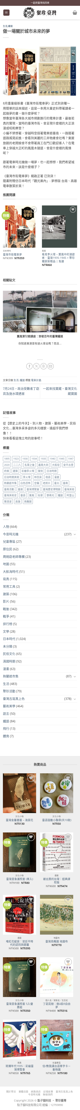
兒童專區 (9, 541)
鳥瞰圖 (28, 501)
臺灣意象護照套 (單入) (19, 879)
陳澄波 (8, 501)
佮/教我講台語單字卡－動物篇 (57, 1067)
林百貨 (38, 477)
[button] (6, 12)
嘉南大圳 (43, 465)
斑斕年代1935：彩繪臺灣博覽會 (20, 1067)
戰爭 (6, 616)
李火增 (26, 477)
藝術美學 (9, 706)
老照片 (46, 483)
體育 (6, 736)
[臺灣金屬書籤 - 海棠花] (19, 793)
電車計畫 (36, 380)
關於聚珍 (11, 1091)
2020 (7, 465)
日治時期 (52, 471)
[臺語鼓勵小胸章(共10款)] (56, 793)
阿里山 (70, 495)
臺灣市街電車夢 (12, 254)
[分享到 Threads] (43, 366)
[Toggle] (74, 534)
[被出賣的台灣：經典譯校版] (56, 852)
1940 (52, 458)
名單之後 (29, 465)
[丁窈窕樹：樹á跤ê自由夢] (56, 977)
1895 (7, 458)
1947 (70, 458)
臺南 (65, 483)
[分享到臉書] (29, 366)
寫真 (6, 579)
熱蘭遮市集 (10, 483)
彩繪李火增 (28, 471)
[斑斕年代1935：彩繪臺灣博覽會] (19, 1039)
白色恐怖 (25, 483)
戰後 (6, 609)
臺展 (20, 489)
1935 (43, 458)
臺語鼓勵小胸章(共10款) (56, 820)
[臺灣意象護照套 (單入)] (19, 852)
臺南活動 (9, 489)
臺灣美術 (69, 489)
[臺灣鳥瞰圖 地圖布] (56, 915)
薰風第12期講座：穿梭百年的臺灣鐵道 (40, 336)
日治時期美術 (11, 477)
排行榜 (7, 624)
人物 (6, 526)
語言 (6, 714)
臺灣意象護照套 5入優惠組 (19, 1005)
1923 (16, 458)
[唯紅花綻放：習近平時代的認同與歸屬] (19, 915)
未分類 (7, 646)
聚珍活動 (9, 691)
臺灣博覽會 (33, 489)
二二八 (17, 465)
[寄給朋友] (50, 366)
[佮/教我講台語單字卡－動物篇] (56, 1039)
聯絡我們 (48, 1094)
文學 (6, 631)
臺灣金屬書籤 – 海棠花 (19, 820)
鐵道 (10, 26)
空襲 (36, 483)
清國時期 (9, 661)
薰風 (31, 495)
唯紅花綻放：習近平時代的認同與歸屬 (19, 943)
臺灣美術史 (10, 495)
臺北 (56, 483)
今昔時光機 (10, 534)
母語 (47, 477)
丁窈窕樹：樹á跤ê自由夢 (56, 1005)
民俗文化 (9, 654)
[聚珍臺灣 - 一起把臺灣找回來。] (40, 12)
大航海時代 (10, 571)
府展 (6, 471)
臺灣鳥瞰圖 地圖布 (56, 941)
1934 (34, 458)
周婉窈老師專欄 (14, 557)
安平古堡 (68, 465)
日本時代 (9, 639)
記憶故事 (48, 1091)
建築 (15, 471)
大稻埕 (56, 465)
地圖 (6, 564)
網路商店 (36, 1091)
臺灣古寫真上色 (14, 699)
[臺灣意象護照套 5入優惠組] (19, 977)
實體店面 (23, 1091)
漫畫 (56, 477)
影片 (6, 601)
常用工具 (9, 586)
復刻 (40, 471)
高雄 (17, 501)
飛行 (6, 728)
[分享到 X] (36, 366)
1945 (61, 458)
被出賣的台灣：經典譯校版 (56, 880)
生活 (5, 26)
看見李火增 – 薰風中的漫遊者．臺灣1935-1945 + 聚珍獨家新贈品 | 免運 (58, 258)
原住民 (7, 549)
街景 (40, 495)
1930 (25, 458)
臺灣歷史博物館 (52, 489)
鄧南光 (50, 495)
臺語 (22, 495)
